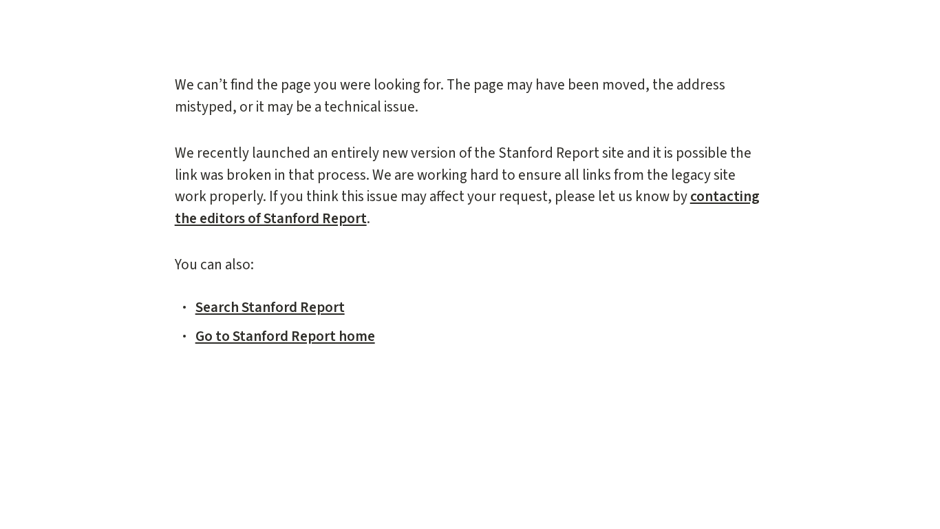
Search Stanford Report (270, 307)
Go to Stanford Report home (285, 336)
